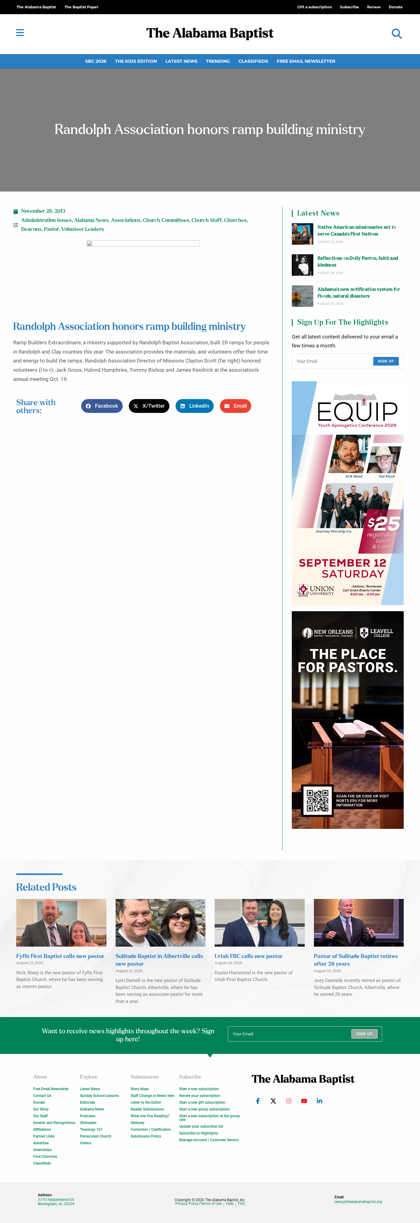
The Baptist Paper (81, 7)
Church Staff (207, 220)
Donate (39, 1102)
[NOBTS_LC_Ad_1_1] (348, 720)
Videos (85, 1143)
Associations (126, 220)
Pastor (51, 229)
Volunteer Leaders (82, 229)
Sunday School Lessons (99, 1096)
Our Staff (40, 1116)
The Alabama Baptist (36, 7)
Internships (42, 1150)
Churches (235, 220)
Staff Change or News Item (152, 1096)
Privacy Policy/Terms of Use (198, 1204)
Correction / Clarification (151, 1129)
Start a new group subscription (204, 1109)
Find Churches (45, 1156)
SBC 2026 (95, 61)
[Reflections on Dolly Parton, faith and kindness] (302, 265)
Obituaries (88, 1123)
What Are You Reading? (150, 1116)
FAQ (241, 1204)
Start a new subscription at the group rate (209, 1118)
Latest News (181, 61)
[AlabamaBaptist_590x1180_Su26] (348, 493)
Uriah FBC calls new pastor (249, 956)
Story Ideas (140, 1089)
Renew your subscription (199, 1096)
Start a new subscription (199, 1089)
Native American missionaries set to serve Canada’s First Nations (357, 230)
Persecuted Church (95, 1136)
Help (230, 1204)
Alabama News (91, 220)
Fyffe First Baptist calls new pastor (60, 956)
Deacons (31, 229)
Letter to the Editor (146, 1102)
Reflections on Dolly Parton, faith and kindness (358, 261)
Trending (218, 61)
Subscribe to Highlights (198, 1133)
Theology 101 (91, 1129)
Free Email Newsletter (306, 61)
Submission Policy (146, 1136)
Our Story (41, 1109)
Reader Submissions (147, 1109)
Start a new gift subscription (202, 1102)
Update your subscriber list (201, 1126)
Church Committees (166, 220)
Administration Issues (46, 220)
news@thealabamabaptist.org (358, 1202)
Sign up (386, 361)
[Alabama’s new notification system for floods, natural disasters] (302, 296)
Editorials (87, 1102)
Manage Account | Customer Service (209, 1140)
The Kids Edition (136, 61)
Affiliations (42, 1129)
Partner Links (44, 1136)
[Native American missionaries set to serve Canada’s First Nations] (302, 234)
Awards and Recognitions (54, 1123)
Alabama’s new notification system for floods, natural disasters (359, 293)
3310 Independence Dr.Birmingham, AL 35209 (56, 1201)
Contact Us (42, 1096)
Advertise (41, 1143)
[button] (397, 34)
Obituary (138, 1123)
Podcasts (87, 1116)
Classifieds (253, 61)
